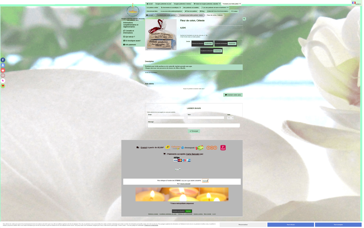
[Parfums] (2, 80)
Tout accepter (338, 224)
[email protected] (185, 183)
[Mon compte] (2, 65)
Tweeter (188, 41)
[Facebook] (2, 60)
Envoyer (194, 131)
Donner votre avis (234, 95)
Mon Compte (207, 214)
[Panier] (2, 70)
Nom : (189, 114)
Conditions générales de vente (168, 214)
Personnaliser (243, 224)
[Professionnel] (2, 86)
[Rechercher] (244, 19)
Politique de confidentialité (185, 214)
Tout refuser (291, 224)
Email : (150, 114)
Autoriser (208, 43)
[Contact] (2, 75)
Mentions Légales (153, 214)
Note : (229, 114)
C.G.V (214, 214)
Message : (151, 122)
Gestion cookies (198, 214)
